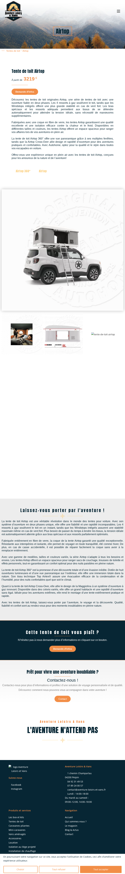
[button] (4, 334)
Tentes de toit (13, 51)
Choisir (20, 869)
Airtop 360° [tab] (23, 171)
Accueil (69, 817)
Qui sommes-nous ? (75, 821)
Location (13, 842)
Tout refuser (59, 869)
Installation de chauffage (22, 851)
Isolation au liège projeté (22, 846)
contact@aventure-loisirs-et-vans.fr (86, 789)
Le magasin (71, 825)
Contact (69, 834)
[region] (62, 864)
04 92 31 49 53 (75, 781)
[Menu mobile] (118, 11)
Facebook (16, 784)
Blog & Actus (72, 829)
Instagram (16, 788)
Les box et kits (16, 817)
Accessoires (15, 838)
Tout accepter (100, 869)
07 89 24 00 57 (75, 785)
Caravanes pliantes (19, 825)
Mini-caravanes (17, 829)
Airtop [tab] (43, 171)
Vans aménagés (17, 834)
